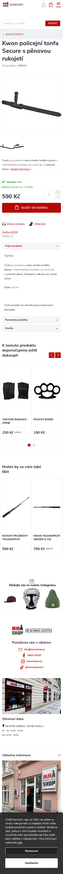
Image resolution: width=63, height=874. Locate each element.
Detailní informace (20, 169)
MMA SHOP (34, 655)
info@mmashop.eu (34, 649)
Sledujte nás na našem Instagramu (32, 585)
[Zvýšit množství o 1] (58, 192)
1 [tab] (29, 445)
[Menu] (58, 4)
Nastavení (31, 851)
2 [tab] (33, 445)
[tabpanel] (15, 401)
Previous (51, 355)
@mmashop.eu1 (34, 667)
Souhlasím (31, 863)
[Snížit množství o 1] (58, 197)
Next (58, 355)
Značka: (10, 232)
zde (20, 843)
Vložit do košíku (34, 208)
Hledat (52, 23)
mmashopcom (34, 661)
